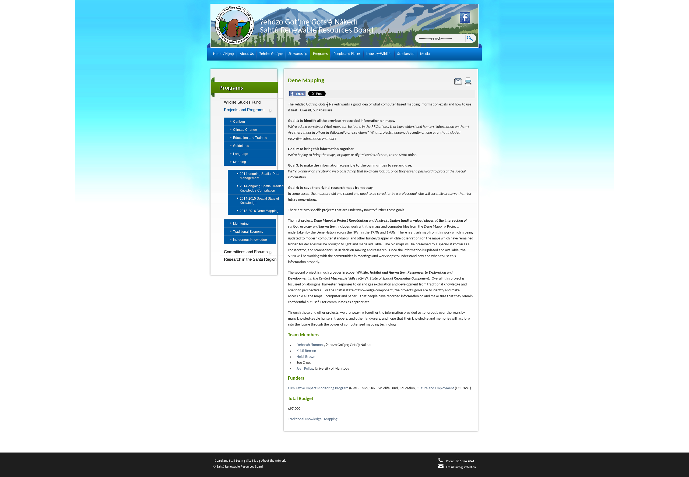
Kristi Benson (306, 351)
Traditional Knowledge (305, 419)
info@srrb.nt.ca (465, 467)
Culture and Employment (436, 388)
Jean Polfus (305, 369)
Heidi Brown (306, 357)
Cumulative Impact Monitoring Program (318, 388)
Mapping (331, 419)
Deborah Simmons (310, 345)
